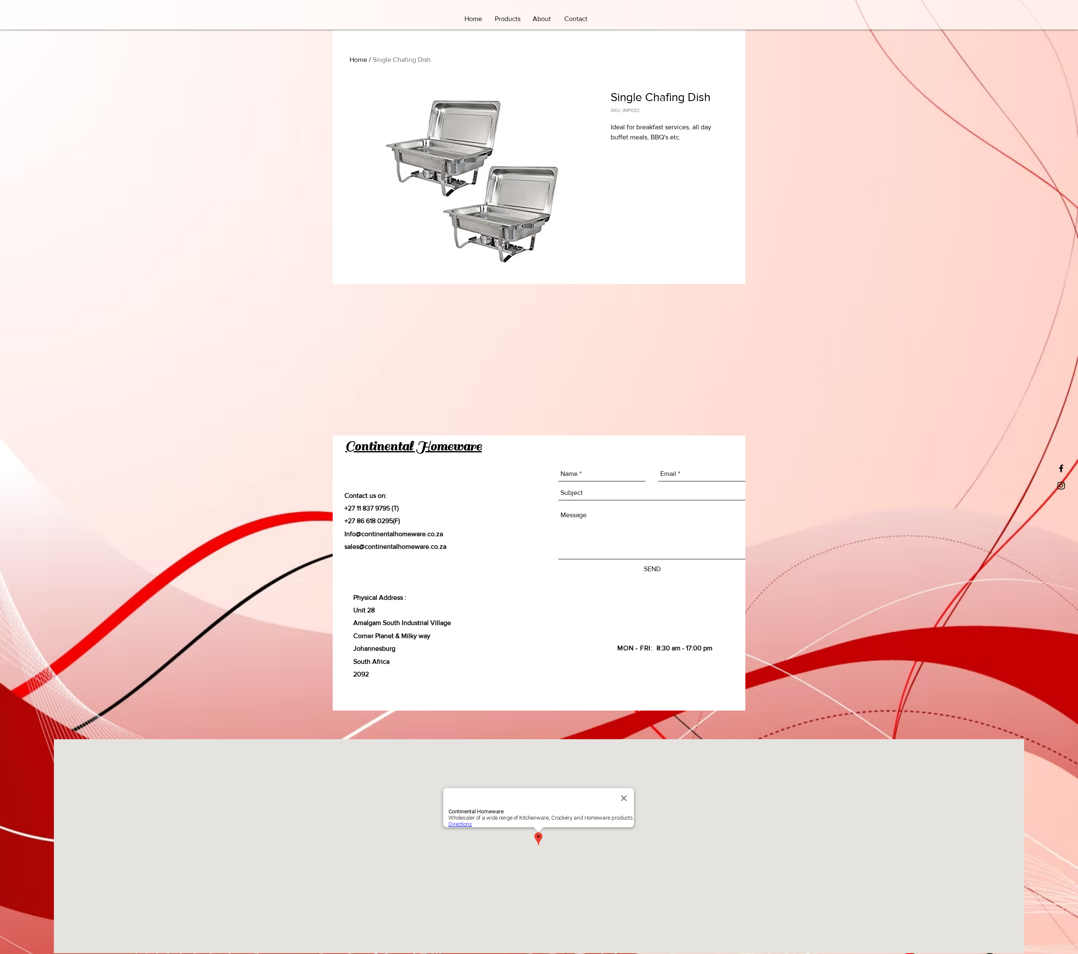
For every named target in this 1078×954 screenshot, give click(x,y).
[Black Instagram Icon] (1061, 486)
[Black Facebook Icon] (1061, 468)
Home (358, 59)
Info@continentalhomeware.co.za (393, 533)
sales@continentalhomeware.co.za (395, 546)
